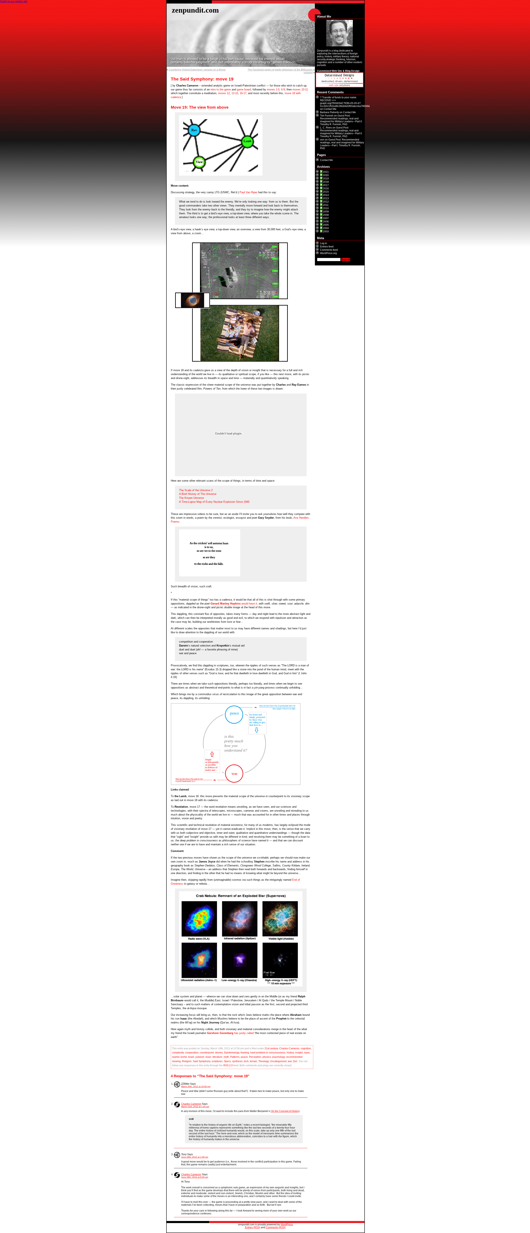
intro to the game (221, 89)
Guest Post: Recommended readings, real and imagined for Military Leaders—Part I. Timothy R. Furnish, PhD (342, 144)
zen (322, 139)
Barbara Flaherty (329, 112)
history (290, 1052)
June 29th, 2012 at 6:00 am (194, 1177)
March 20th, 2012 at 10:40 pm (195, 1086)
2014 (326, 195)
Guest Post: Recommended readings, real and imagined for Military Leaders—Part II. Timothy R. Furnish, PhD (341, 120)
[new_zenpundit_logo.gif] (339, 86)
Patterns (235, 1056)
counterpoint (207, 1052)
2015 (326, 191)
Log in (323, 243)
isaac (307, 1052)
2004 (326, 228)
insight (299, 1052)
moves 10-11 (300, 89)
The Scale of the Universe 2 (196, 490)
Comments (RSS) (275, 1227)
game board (244, 89)
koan (208, 1056)
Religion (187, 1061)
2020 (326, 175)
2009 (326, 211)
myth (226, 1056)
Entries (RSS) (252, 1227)
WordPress (287, 1224)
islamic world (179, 1056)
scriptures (217, 1061)
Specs (227, 1061)
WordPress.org (328, 253)
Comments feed (329, 249)
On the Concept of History (285, 1111)
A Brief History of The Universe (197, 493)
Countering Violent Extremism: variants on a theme (197, 69)
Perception (255, 1056)
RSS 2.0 (228, 1065)
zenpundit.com (195, 10)
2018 (326, 181)
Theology (263, 1061)
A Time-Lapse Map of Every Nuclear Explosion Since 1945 (214, 501)
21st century (271, 1048)
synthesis (237, 1061)
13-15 (234, 93)
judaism (199, 1056)
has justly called (230, 1033)
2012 (326, 201)
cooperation (192, 1052)
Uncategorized (278, 1061)
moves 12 (224, 93)
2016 (326, 188)
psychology (278, 1056)
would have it (234, 603)
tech (246, 1061)
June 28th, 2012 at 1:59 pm (194, 1157)
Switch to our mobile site (13, 1)
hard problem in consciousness (267, 1052)
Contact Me (330, 109)
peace (244, 1056)
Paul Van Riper (248, 192)
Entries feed (327, 246)
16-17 (243, 93)
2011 (326, 205)
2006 (326, 221)
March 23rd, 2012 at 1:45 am (195, 1106)
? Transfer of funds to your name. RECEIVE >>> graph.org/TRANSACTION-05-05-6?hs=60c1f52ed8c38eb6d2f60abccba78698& (345, 102)
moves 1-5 (273, 89)
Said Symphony (201, 1061)
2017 (326, 185)
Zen (295, 1061)
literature (217, 1056)
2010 (326, 208)
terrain (253, 1061)
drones (219, 1052)
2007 (326, 218)
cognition (306, 1048)
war (290, 1061)
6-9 (283, 89)
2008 (326, 214)
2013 (326, 198)
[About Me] (339, 33)
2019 (326, 178)
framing (245, 1052)
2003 (326, 231)
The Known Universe (191, 497)
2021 (326, 171)
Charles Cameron (289, 1048)
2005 (326, 224)
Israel (191, 1056)
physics (267, 1056)
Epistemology (231, 1052)
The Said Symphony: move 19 (202, 79)
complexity (178, 1052)
